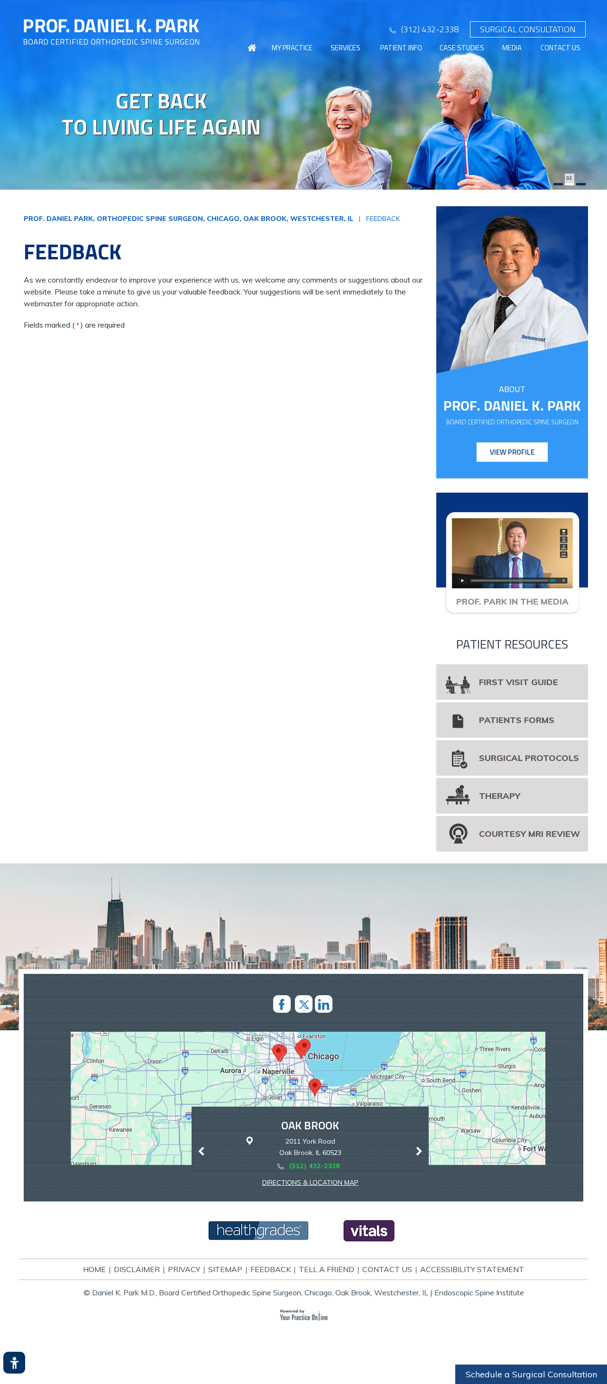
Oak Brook (310, 1125)
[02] (569, 184)
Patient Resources (512, 644)
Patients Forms (516, 720)
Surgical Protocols (529, 757)
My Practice (292, 47)
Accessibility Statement (472, 1269)
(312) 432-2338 (430, 29)
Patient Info (401, 47)
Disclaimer (137, 1269)
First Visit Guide (518, 682)
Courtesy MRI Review (529, 833)
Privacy (184, 1269)
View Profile (512, 452)
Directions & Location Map (310, 1182)
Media (512, 47)
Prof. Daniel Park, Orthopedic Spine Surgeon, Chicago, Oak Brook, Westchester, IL (188, 218)
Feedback (270, 1269)
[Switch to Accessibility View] (14, 1363)
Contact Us (560, 47)
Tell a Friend (326, 1269)
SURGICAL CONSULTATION (528, 29)
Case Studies (462, 47)
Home (94, 1269)
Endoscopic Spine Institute (479, 1292)
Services (345, 47)
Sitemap (225, 1269)
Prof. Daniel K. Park (512, 405)
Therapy (499, 795)
